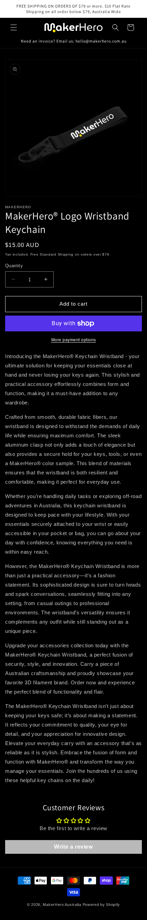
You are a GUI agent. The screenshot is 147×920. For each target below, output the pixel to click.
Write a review (73, 847)
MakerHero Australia (62, 905)
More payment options (73, 340)
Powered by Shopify (101, 905)
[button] (13, 27)
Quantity (14, 265)
